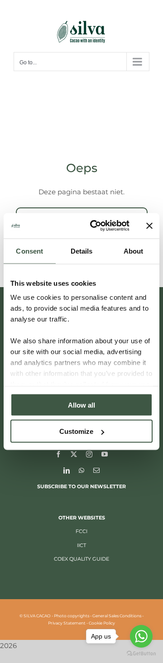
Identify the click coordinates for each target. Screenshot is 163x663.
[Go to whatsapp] (141, 636)
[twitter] (74, 453)
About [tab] (134, 251)
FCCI (81, 531)
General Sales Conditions (116, 615)
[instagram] (89, 453)
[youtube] (104, 453)
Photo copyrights (71, 615)
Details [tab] (82, 251)
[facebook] (58, 453)
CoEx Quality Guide (81, 559)
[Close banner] (149, 225)
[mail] (96, 470)
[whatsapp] (81, 470)
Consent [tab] (29, 251)
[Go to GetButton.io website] (141, 654)
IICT (81, 545)
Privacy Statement (67, 622)
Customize (76, 431)
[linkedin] (66, 470)
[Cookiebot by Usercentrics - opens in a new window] (95, 226)
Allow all (81, 404)
